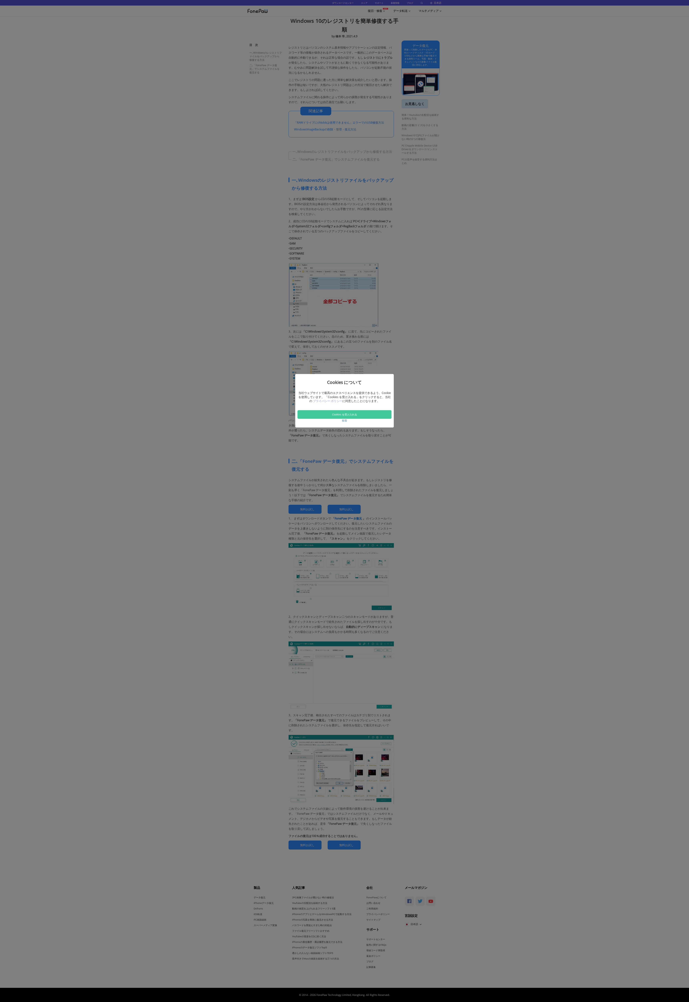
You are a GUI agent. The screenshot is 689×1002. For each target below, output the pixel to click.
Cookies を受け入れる (344, 414)
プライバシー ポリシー (327, 401)
